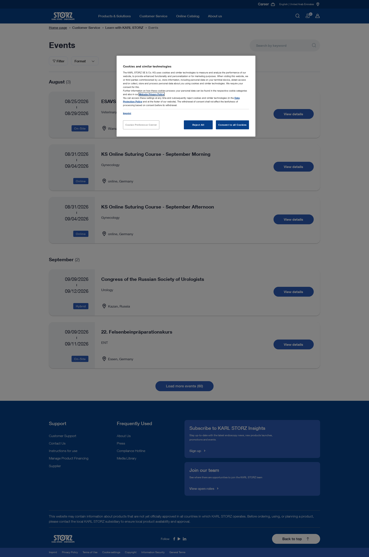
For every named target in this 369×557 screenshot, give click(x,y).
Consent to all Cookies (232, 124)
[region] (186, 96)
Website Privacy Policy (151, 94)
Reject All (198, 124)
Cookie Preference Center (141, 124)
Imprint (127, 113)
